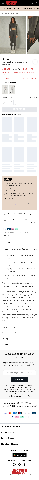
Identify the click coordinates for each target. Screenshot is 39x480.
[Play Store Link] (19, 455)
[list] (19, 36)
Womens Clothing (7, 13)
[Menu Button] (3, 3)
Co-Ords (17, 13)
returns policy (31, 222)
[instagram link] (14, 464)
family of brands (20, 389)
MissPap (5, 59)
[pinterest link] (19, 464)
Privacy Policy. (27, 396)
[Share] (36, 13)
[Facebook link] (25, 464)
